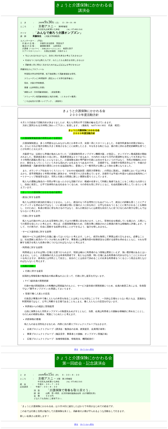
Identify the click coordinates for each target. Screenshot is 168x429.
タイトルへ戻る (87, 349)
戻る (76, 349)
